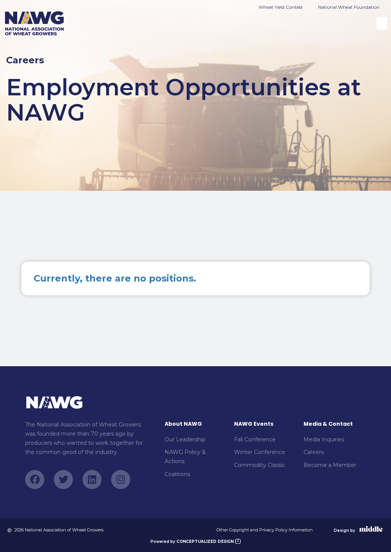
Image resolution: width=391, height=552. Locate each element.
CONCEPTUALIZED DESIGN (205, 541)
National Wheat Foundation (349, 7)
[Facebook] (34, 479)
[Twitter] (63, 479)
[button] (381, 23)
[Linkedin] (92, 479)
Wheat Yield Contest (281, 7)
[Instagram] (120, 479)
